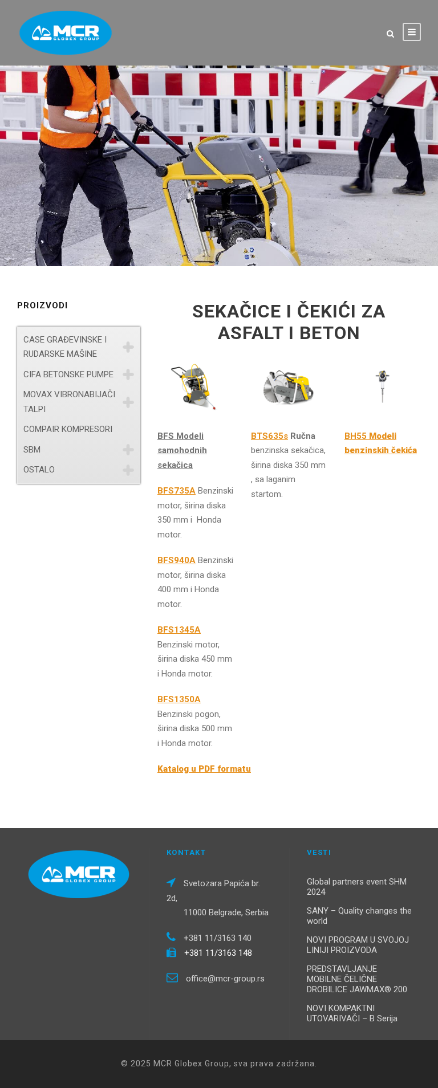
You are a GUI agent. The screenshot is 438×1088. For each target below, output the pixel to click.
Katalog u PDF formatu (204, 769)
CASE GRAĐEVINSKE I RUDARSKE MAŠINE (65, 347)
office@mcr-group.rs (225, 978)
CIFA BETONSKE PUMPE (68, 374)
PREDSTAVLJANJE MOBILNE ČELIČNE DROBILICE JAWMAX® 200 (357, 979)
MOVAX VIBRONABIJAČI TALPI (69, 401)
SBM (31, 450)
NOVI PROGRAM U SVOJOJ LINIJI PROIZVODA (358, 945)
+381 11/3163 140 (218, 938)
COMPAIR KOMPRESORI (67, 429)
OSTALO (39, 469)
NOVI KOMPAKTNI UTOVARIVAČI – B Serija (352, 1013)
